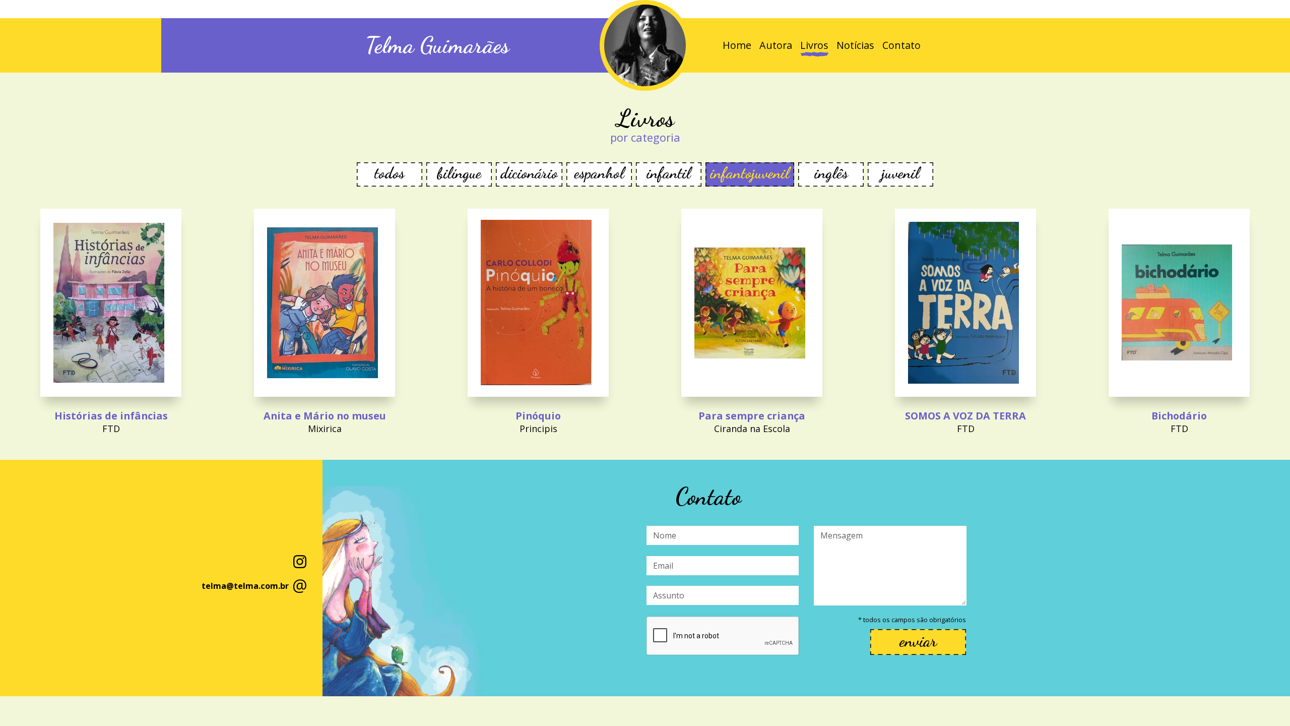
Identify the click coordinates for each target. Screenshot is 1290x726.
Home (737, 45)
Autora (775, 45)
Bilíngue (459, 173)
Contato (901, 45)
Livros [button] (814, 45)
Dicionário (529, 173)
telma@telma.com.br (245, 585)
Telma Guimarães (437, 45)
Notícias (855, 45)
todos (389, 173)
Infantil (669, 173)
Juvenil (901, 173)
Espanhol (599, 173)
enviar (918, 641)
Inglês (831, 173)
